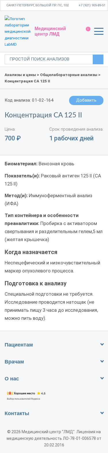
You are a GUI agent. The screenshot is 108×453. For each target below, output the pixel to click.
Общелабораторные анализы (68, 74)
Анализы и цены (20, 74)
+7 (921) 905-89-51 (92, 5)
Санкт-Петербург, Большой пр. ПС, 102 (37, 5)
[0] (85, 32)
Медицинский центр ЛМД (50, 31)
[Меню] (98, 32)
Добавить (86, 100)
